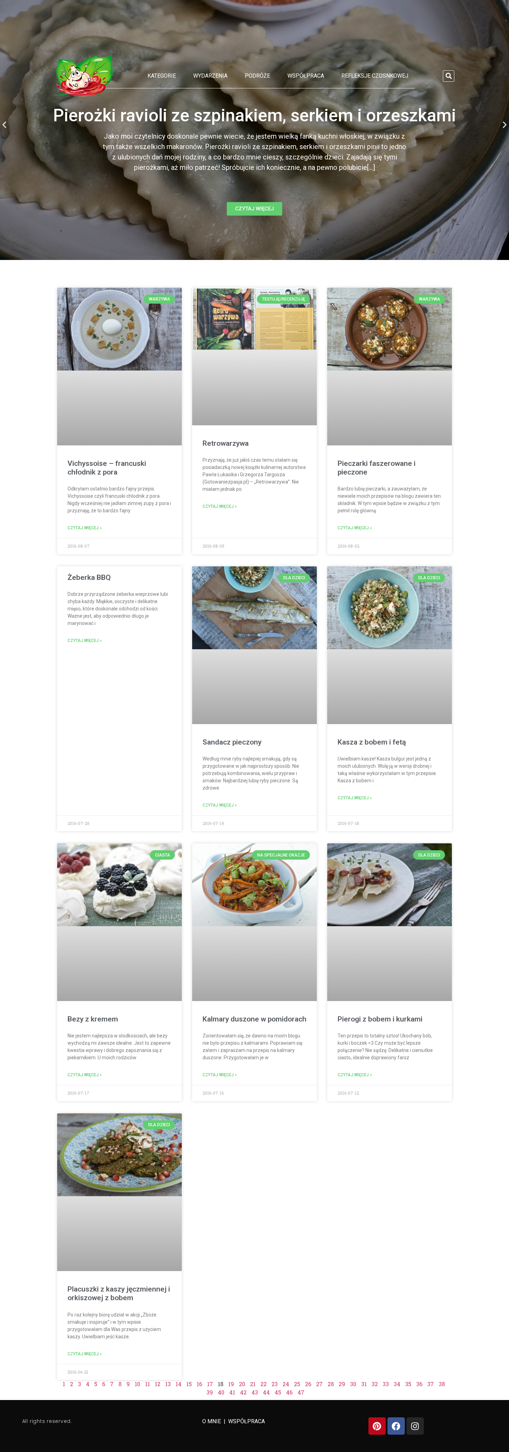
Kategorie (162, 75)
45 (278, 1392)
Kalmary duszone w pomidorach (254, 1019)
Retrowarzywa (226, 443)
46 (289, 1392)
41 (232, 1392)
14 (178, 1384)
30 (353, 1384)
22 (263, 1384)
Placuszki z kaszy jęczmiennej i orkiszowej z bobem (119, 1293)
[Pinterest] (377, 1426)
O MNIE (212, 1421)
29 (342, 1384)
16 (199, 1384)
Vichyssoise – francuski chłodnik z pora (107, 467)
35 (408, 1384)
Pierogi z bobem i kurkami (380, 1019)
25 (297, 1384)
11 (147, 1384)
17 (210, 1384)
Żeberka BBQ (89, 577)
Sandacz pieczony (232, 742)
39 (209, 1392)
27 (319, 1384)
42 (243, 1392)
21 (253, 1384)
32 (375, 1384)
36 (419, 1384)
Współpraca (305, 75)
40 (221, 1392)
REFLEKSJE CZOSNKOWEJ (374, 75)
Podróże (257, 75)
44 (266, 1392)
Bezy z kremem (93, 1019)
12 (157, 1384)
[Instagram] (415, 1426)
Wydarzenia (210, 75)
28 (331, 1384)
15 (189, 1384)
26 (308, 1384)
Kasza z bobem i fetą (372, 742)
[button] (448, 76)
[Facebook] (396, 1426)
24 (286, 1384)
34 (397, 1384)
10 (137, 1384)
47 (300, 1392)
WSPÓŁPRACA (246, 1421)
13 (168, 1384)
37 (430, 1384)
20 (242, 1384)
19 (231, 1384)
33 (386, 1384)
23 (274, 1384)
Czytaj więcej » (85, 527)
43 (254, 1392)
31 (364, 1384)
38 (442, 1384)
